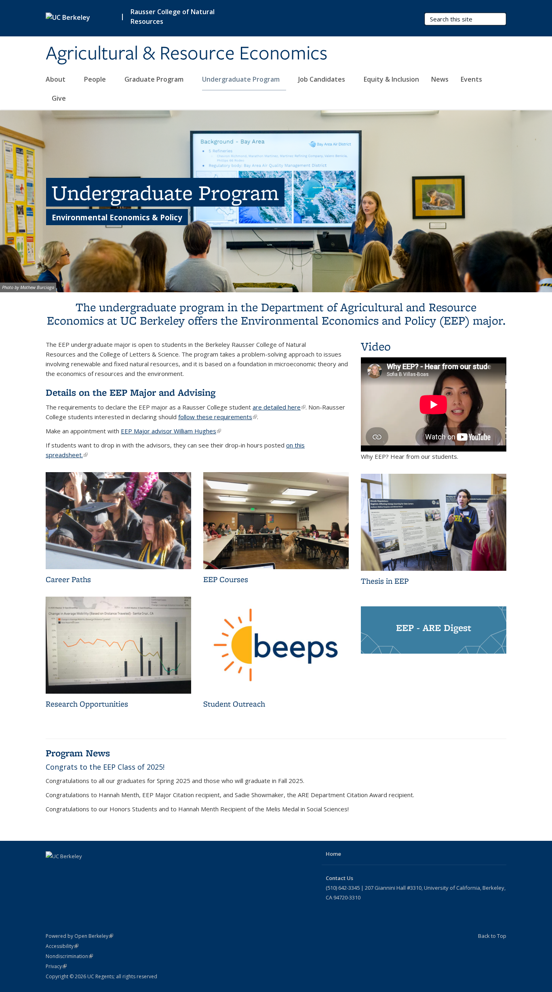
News (440, 79)
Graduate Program (154, 79)
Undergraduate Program (241, 79)
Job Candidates (322, 79)
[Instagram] (100, 870)
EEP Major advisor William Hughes (171, 431)
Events (471, 79)
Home (333, 853)
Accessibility (62, 946)
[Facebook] (53, 870)
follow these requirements (217, 417)
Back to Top (492, 935)
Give (59, 98)
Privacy (56, 966)
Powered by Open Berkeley (79, 936)
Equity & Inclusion (391, 79)
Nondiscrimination (69, 956)
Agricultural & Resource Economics (186, 54)
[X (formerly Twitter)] (68, 870)
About (56, 79)
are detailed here (279, 407)
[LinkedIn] (84, 870)
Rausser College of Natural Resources (173, 16)
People (95, 79)
